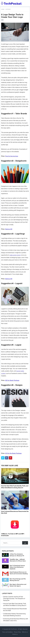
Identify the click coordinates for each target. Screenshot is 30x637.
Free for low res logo (11, 156)
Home (2, 9)
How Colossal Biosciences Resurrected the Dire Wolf (15, 512)
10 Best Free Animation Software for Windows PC (17, 554)
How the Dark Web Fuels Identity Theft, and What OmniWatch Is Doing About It (14, 487)
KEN (2, 20)
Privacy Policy (17, 632)
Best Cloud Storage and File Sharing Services (18, 579)
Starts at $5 (8, 229)
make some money (15, 255)
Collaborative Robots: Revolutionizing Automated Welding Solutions (14, 614)
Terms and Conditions (7, 632)
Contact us (15, 634)
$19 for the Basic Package (13, 453)
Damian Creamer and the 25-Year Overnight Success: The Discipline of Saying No (14, 598)
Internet (8, 9)
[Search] (25, 543)
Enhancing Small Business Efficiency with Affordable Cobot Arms (15, 620)
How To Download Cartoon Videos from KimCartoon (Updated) (17, 567)
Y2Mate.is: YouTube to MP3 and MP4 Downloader (12, 535)
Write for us (25, 632)
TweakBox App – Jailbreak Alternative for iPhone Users (18, 560)
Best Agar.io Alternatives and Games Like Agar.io (18, 585)
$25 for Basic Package (12, 380)
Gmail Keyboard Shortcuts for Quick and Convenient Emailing (19, 572)
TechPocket (14, 629)
